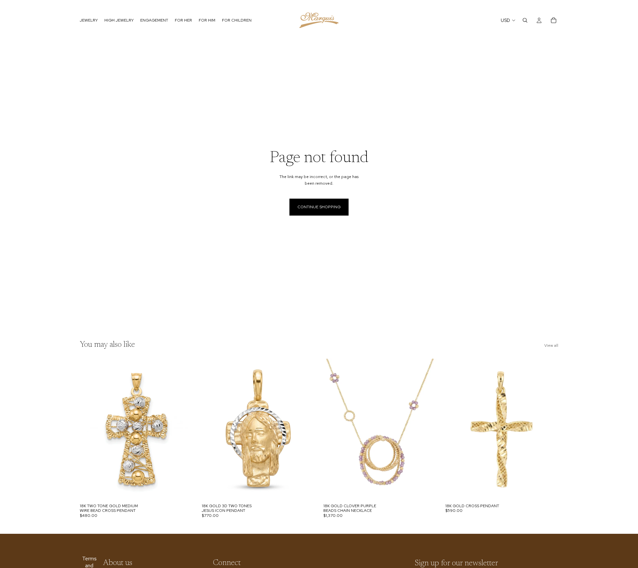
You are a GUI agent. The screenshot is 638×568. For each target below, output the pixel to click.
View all (551, 345)
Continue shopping (319, 207)
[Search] (525, 20)
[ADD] (183, 490)
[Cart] (553, 20)
